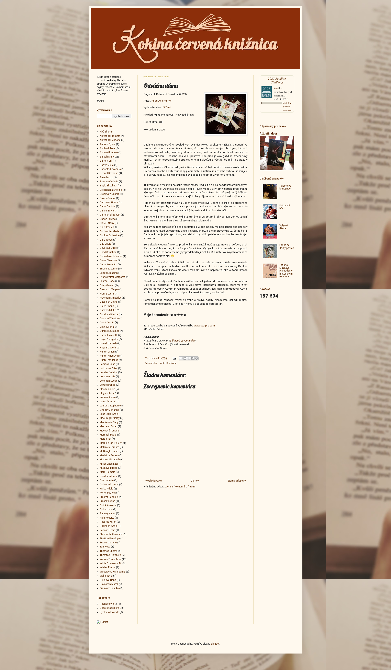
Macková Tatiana (109, 430)
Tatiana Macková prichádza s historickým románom (286, 271)
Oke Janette (107, 480)
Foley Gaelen (107, 285)
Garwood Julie (108, 310)
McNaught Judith (109, 451)
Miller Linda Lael (109, 463)
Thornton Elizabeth (110, 555)
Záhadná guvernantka (182, 340)
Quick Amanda (108, 505)
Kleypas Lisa (107, 393)
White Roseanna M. (111, 563)
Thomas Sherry (108, 551)
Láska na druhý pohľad (286, 246)
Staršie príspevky (237, 480)
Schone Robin (107, 530)
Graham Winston (109, 318)
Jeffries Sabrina (109, 372)
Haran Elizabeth (109, 335)
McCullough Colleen (111, 443)
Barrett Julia (107, 165)
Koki (276, 88)
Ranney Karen (107, 513)
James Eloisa (107, 364)
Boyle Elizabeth (108, 185)
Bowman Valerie (109, 181)
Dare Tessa (106, 239)
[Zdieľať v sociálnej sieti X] (189, 358)
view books (287, 110)
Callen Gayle (107, 210)
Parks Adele (106, 488)
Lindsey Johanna (109, 409)
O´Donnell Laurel (109, 484)
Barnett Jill (106, 160)
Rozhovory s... (108, 603)
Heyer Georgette (109, 339)
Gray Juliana (107, 326)
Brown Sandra (107, 198)
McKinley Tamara (109, 447)
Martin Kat (105, 438)
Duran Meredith (108, 264)
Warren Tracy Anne (110, 559)
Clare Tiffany (107, 223)
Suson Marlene (108, 542)
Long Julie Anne (109, 414)
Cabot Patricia (107, 206)
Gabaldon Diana (109, 301)
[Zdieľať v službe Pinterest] (196, 358)
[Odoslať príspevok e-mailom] (174, 358)
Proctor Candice (109, 497)
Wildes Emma (107, 567)
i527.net (166, 107)
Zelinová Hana (108, 580)
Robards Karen (108, 521)
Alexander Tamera (110, 136)
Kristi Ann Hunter (161, 100)
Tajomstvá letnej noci (285, 187)
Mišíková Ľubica (109, 467)
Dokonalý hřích (284, 207)
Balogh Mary (107, 156)
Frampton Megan (109, 289)
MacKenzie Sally (109, 422)
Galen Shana (107, 306)
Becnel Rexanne (109, 173)
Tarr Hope (105, 546)
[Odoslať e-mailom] (181, 358)
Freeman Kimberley (110, 297)
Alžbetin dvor (268, 133)
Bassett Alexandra (110, 169)
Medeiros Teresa (109, 455)
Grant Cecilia (107, 322)
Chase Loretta (108, 219)
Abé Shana (106, 131)
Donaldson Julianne (111, 256)
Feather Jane (107, 281)
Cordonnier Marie (109, 231)
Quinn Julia (106, 509)
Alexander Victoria (110, 140)
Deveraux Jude (108, 247)
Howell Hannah (108, 343)
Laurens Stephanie (110, 405)
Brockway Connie (109, 194)
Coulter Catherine (110, 235)
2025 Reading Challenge (277, 80)
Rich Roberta (107, 517)
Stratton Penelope (110, 538)
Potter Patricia (108, 492)
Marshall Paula (108, 434)
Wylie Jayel (106, 575)
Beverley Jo (106, 177)
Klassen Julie (107, 389)
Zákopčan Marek (109, 584)
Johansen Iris (107, 376)
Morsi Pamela (107, 472)
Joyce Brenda (107, 384)
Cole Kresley (107, 227)
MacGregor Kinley (110, 418)
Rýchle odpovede (109, 612)
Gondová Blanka (109, 314)
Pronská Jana (107, 501)
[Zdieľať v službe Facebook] (193, 358)
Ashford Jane (107, 148)
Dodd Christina (108, 252)
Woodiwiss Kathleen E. (112, 571)
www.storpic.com (204, 325)
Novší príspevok (153, 480)
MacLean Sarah (108, 426)
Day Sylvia (105, 243)
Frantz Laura (107, 293)
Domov (195, 480)
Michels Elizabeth (110, 459)
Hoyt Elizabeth (108, 347)
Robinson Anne (108, 525)
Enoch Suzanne (109, 268)
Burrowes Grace (109, 202)
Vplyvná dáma (283, 227)
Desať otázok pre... (110, 608)
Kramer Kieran (108, 397)
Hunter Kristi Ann (168, 363)
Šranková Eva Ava (110, 588)
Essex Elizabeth (109, 273)
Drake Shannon (108, 260)
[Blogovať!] (185, 358)
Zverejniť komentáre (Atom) (180, 486)
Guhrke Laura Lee (109, 331)
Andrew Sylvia (107, 144)
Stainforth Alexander (111, 534)
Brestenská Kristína (111, 189)
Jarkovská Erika (109, 368)
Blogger (215, 643)
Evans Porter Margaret (112, 277)
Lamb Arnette (107, 401)
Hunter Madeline (109, 360)
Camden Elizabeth (110, 214)
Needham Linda (109, 476)
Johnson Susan (109, 380)
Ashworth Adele (109, 152)
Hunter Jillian (107, 351)
